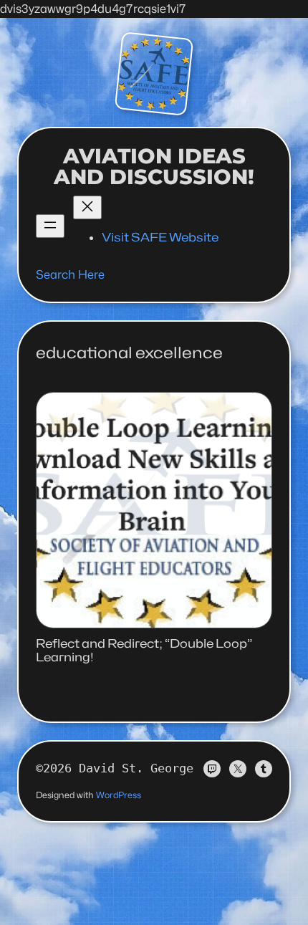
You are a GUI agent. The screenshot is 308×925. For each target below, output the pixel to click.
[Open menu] (50, 226)
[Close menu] (87, 207)
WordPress (118, 795)
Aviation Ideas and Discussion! (154, 166)
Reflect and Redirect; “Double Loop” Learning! (144, 650)
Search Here (70, 274)
